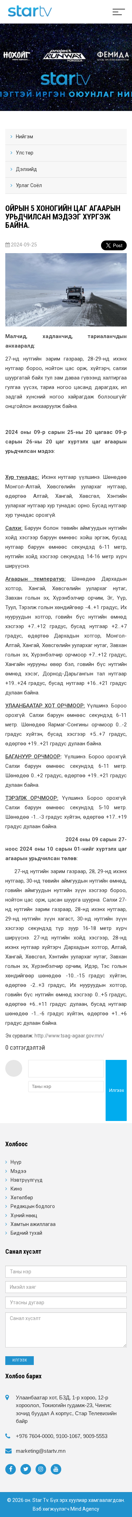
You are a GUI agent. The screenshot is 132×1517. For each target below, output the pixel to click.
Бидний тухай (26, 1233)
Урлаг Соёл (29, 185)
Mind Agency (84, 1509)
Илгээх (116, 1090)
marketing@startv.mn (40, 1451)
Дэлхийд (26, 169)
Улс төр (24, 153)
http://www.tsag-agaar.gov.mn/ (69, 1035)
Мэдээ (18, 1171)
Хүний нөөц (24, 1215)
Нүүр (16, 1162)
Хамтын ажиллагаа (33, 1224)
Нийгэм (24, 136)
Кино (16, 1189)
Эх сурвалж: (54, 1035)
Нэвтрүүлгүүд (27, 1180)
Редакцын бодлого (33, 1206)
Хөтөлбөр (22, 1197)
